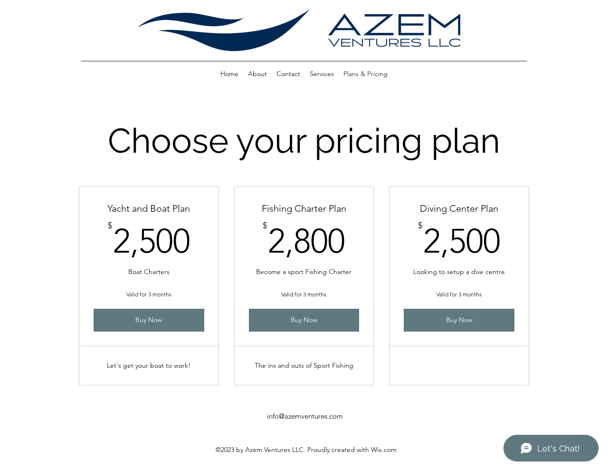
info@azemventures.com (305, 416)
